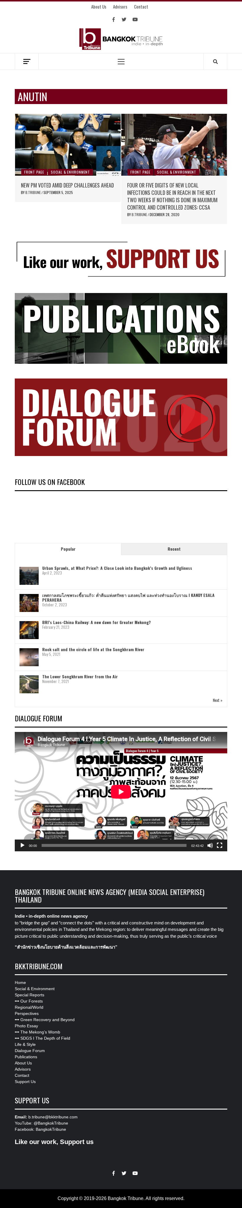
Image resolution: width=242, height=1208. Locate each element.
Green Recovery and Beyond (47, 1019)
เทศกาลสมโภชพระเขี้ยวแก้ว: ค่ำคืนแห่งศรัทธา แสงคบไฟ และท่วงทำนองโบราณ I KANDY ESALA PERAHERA (128, 597)
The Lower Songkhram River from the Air (80, 676)
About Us (98, 6)
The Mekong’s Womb (40, 1032)
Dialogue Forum (30, 1050)
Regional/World (29, 1007)
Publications (26, 1056)
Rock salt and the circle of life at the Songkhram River (93, 649)
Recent (174, 549)
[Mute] (210, 845)
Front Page (34, 172)
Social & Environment (70, 172)
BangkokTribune (51, 1129)
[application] (121, 791)
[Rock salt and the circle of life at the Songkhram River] (29, 657)
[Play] (22, 845)
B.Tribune (33, 192)
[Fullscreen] (220, 845)
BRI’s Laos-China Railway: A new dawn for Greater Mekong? (96, 622)
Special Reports (29, 995)
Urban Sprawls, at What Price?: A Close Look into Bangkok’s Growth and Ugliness (117, 568)
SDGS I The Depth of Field (45, 1038)
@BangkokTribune (51, 1123)
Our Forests (31, 1001)
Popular (68, 549)
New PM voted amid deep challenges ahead (67, 185)
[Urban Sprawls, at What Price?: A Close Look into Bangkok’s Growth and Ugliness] (29, 576)
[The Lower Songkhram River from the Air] (29, 684)
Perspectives (27, 1013)
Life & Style (25, 1044)
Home (20, 982)
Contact (141, 6)
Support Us (25, 1081)
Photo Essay (26, 1025)
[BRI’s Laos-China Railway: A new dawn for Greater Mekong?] (29, 630)
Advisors (120, 6)
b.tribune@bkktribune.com (53, 1117)
